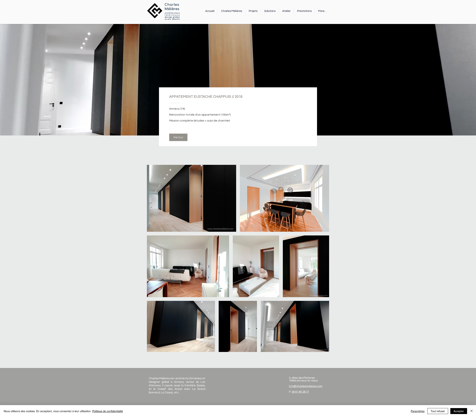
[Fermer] (471, 411)
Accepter (459, 411)
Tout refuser (438, 411)
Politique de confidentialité (107, 411)
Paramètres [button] (417, 411)
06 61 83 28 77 (300, 391)
